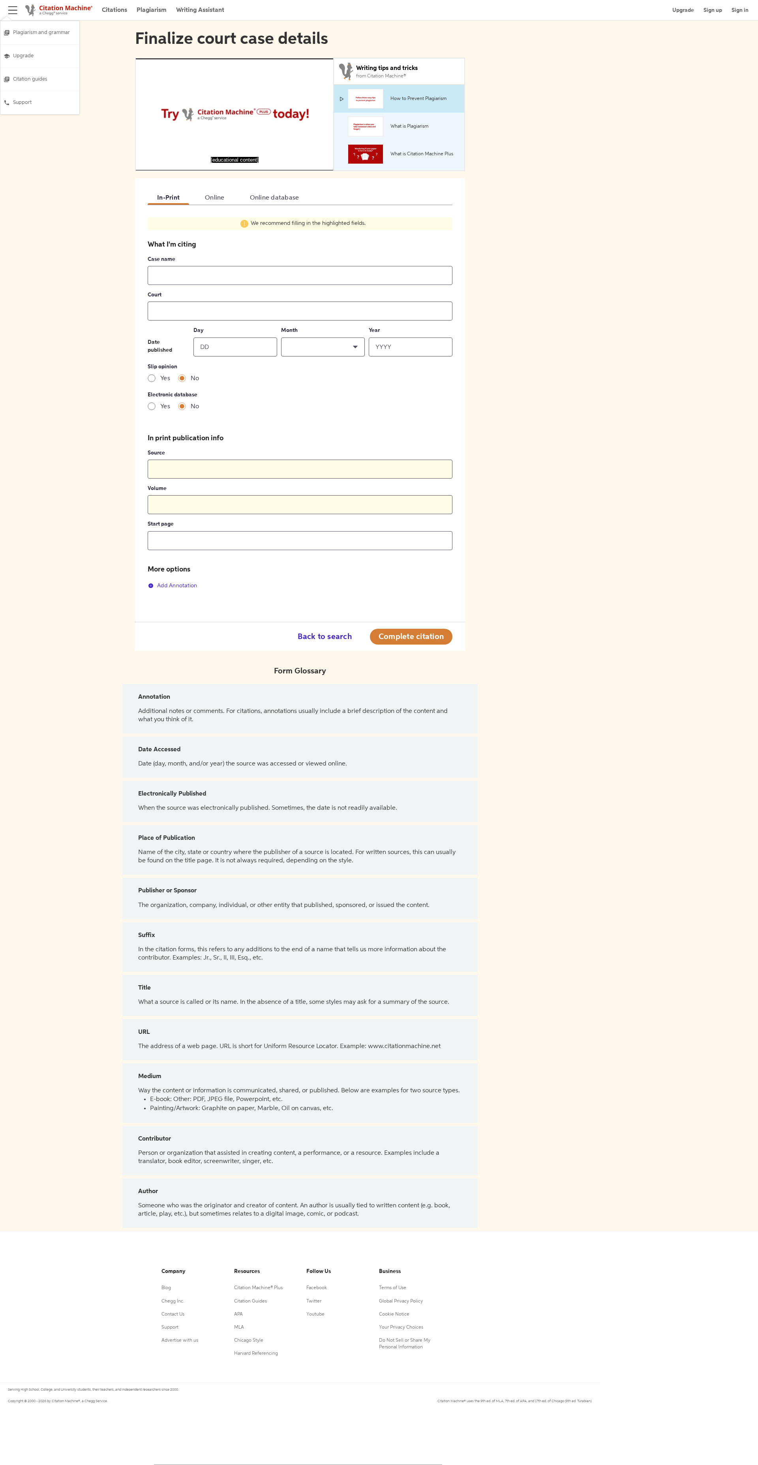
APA (238, 1314)
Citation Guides (250, 1301)
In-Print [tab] (168, 198)
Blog (166, 1288)
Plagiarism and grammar (41, 32)
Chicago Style (248, 1340)
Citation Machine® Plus (258, 1288)
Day (198, 330)
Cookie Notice (394, 1314)
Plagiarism (152, 10)
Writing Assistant (200, 10)
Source (156, 453)
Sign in (740, 10)
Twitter (313, 1301)
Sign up (713, 10)
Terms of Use (392, 1288)
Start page (161, 524)
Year (374, 330)
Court (154, 295)
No (195, 378)
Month (289, 330)
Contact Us (172, 1314)
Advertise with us (179, 1340)
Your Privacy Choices (401, 1327)
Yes (165, 378)
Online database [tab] (274, 198)
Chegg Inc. (172, 1301)
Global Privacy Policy (401, 1301)
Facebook (316, 1288)
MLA (239, 1327)
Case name (161, 259)
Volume (157, 488)
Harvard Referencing (256, 1353)
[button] (323, 346)
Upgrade (23, 55)
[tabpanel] (300, 407)
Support (22, 102)
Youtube (315, 1314)
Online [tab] (215, 198)
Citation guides (30, 79)
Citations (114, 10)
